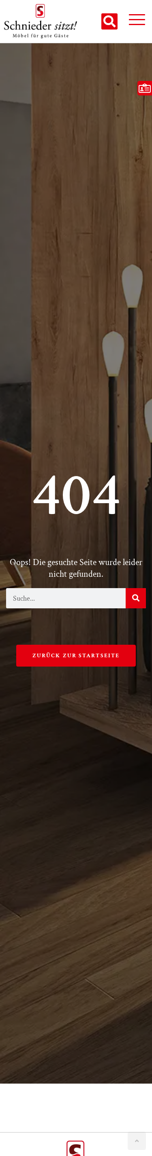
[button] (109, 21)
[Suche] (136, 598)
